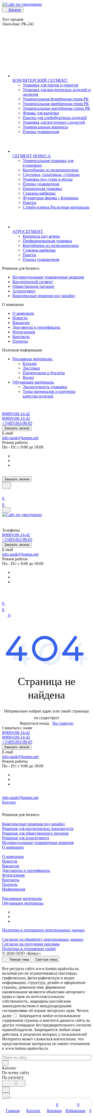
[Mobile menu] (6, 509)
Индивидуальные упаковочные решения (48, 277)
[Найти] (21, 1083)
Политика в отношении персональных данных (43, 930)
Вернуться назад (34, 723)
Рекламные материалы (32, 359)
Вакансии (21, 322)
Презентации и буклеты (44, 373)
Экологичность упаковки (45, 387)
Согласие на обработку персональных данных (42, 939)
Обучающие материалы (33, 382)
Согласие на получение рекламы (31, 944)
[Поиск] (6, 485)
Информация (13, 889)
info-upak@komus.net (20, 438)
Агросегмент (23, 291)
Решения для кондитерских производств (37, 828)
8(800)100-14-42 (16, 413)
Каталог (30, 363)
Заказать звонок (16, 428)
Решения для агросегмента (25, 838)
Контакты (21, 336)
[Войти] (4, 492)
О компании (23, 313)
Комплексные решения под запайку (43, 295)
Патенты (20, 341)
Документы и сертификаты (36, 327)
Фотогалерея (23, 332)
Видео (28, 377)
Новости (20, 318)
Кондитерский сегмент (32, 282)
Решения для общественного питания (35, 833)
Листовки (31, 368)
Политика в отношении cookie (29, 948)
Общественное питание (33, 286)
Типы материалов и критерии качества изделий (49, 393)
